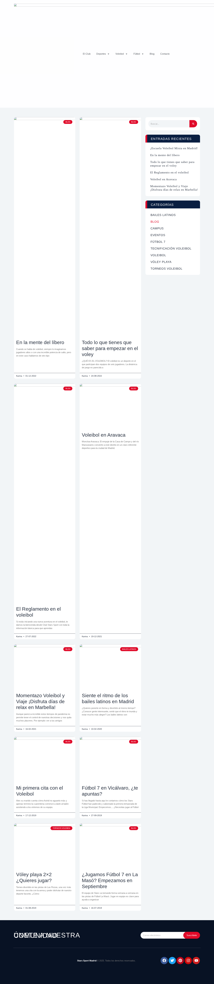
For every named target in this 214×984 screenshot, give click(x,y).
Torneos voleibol (166, 268)
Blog (152, 54)
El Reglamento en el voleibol (169, 172)
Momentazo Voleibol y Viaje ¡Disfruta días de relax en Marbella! (40, 701)
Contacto (165, 54)
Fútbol (136, 54)
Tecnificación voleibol (171, 248)
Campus (157, 228)
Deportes (101, 54)
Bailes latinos (163, 215)
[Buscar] (193, 123)
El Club (87, 54)
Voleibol (119, 54)
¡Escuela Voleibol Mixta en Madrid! (174, 148)
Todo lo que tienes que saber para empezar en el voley (110, 348)
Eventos (158, 235)
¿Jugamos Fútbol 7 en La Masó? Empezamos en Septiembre (110, 880)
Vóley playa (161, 261)
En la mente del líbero (40, 342)
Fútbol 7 (158, 241)
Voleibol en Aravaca (103, 435)
